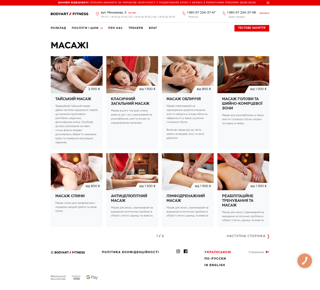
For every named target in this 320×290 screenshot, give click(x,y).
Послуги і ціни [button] (85, 28)
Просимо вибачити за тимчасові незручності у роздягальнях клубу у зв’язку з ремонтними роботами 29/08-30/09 (157, 3)
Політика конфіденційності (130, 252)
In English (214, 265)
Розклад (58, 28)
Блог (153, 28)
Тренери (136, 28)
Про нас (115, 28)
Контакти (264, 13)
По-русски (215, 258)
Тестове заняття (252, 28)
